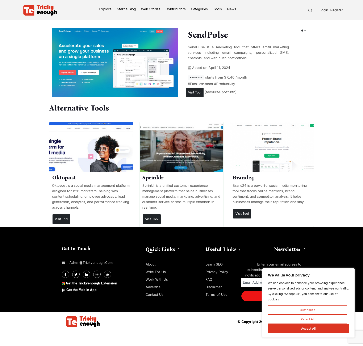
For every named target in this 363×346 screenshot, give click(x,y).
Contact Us (154, 294)
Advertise (153, 287)
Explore (105, 9)
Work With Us (157, 279)
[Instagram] (97, 274)
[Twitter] (76, 274)
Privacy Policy (216, 272)
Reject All (307, 319)
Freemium (197, 77)
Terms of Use (216, 294)
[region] (308, 303)
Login (324, 10)
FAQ (208, 279)
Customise (307, 310)
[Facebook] (65, 274)
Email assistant (201, 84)
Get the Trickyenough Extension (91, 283)
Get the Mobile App (81, 289)
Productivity (225, 84)
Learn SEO (214, 264)
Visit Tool (194, 92)
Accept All (308, 328)
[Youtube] (107, 274)
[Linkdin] (86, 274)
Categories (199, 9)
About (150, 264)
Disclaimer (213, 287)
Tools (217, 9)
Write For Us (156, 272)
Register (336, 10)
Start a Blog (126, 9)
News (231, 9)
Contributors (176, 9)
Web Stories (150, 9)
